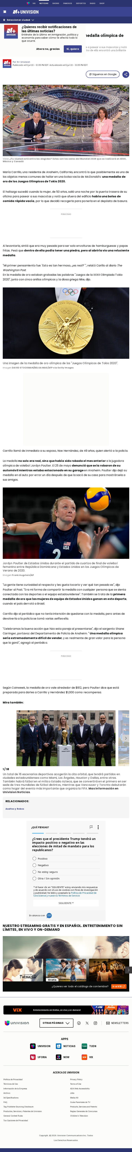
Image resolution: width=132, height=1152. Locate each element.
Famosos (67, 3)
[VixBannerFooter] (66, 1010)
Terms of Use (75, 1084)
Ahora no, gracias (48, 49)
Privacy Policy (76, 1079)
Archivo (6, 1093)
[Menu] (4, 11)
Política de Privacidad (13, 1079)
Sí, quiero (73, 49)
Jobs (72, 1093)
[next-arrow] (125, 738)
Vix (34, 3)
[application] (66, 120)
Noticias (44, 3)
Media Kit (74, 1097)
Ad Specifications (10, 1097)
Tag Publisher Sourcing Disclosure (18, 1106)
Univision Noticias (16, 792)
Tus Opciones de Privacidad (15, 1120)
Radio (92, 3)
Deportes (81, 3)
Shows (55, 3)
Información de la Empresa (15, 1088)
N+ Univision (23, 61)
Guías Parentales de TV (80, 1102)
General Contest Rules (13, 1116)
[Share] (125, 74)
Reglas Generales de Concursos (83, 1111)
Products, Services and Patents (83, 1106)
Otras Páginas (53, 1023)
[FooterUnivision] (17, 1023)
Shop (102, 3)
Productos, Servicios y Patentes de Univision (22, 1111)
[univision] (25, 12)
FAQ (5, 1102)
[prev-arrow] (3, 738)
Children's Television (79, 1116)
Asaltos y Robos (15, 808)
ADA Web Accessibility (80, 1088)
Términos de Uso (10, 1084)
